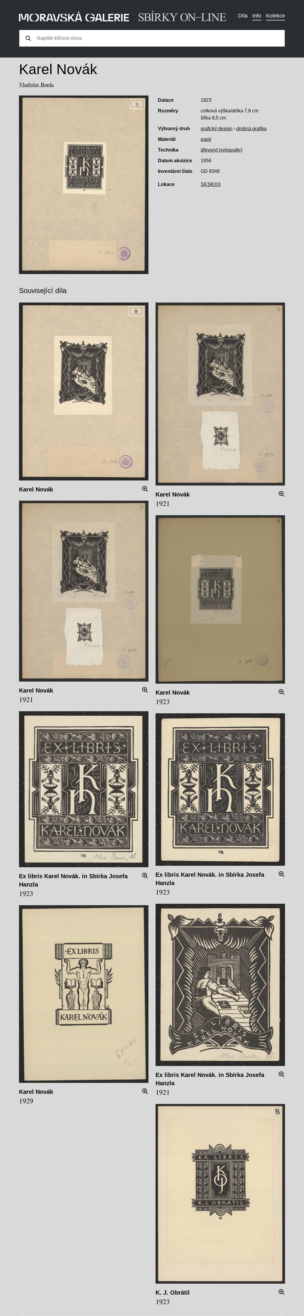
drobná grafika (251, 128)
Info (256, 16)
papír (206, 139)
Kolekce (275, 16)
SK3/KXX (211, 184)
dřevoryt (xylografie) (221, 149)
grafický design (216, 128)
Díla (243, 16)
